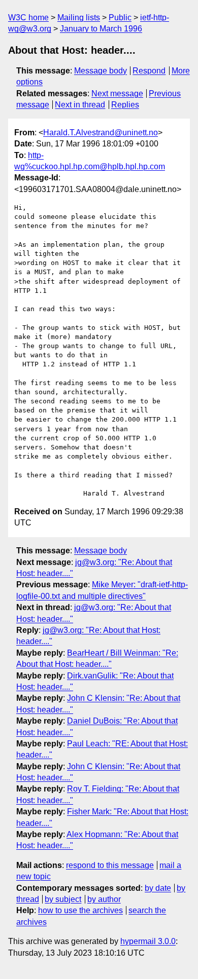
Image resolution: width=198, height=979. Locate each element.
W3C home (28, 17)
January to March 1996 (101, 28)
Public (120, 17)
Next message (117, 93)
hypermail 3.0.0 (148, 941)
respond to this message (110, 865)
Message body (100, 70)
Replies (125, 104)
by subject (63, 899)
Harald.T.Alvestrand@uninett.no (100, 132)
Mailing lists (78, 17)
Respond (149, 70)
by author (104, 899)
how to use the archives (80, 910)
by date (158, 888)
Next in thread (80, 104)
